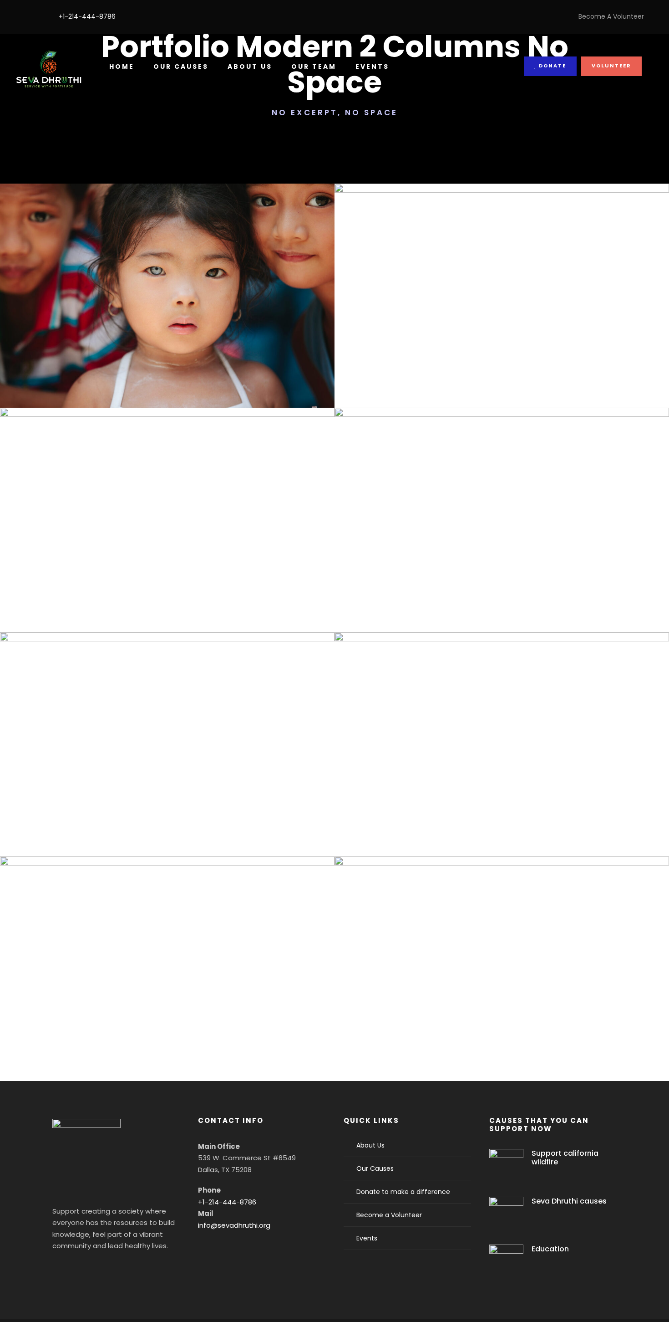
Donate (551, 65)
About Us (250, 66)
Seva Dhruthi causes (569, 1201)
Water (516, 342)
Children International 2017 (502, 775)
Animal (145, 790)
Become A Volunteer (611, 16)
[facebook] (18, 16)
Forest (145, 342)
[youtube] (32, 16)
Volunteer (611, 65)
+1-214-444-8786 (227, 1202)
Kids (515, 566)
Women (184, 566)
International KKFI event (167, 327)
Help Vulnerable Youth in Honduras (167, 775)
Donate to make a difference (403, 1191)
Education (550, 1249)
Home (121, 66)
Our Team (313, 66)
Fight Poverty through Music (167, 1000)
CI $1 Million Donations (501, 1000)
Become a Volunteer (389, 1215)
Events (372, 66)
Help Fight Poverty (167, 551)
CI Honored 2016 (502, 551)
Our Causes (180, 66)
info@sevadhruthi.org (234, 1225)
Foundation (181, 342)
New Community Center (502, 327)
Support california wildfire (565, 1157)
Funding (150, 566)
